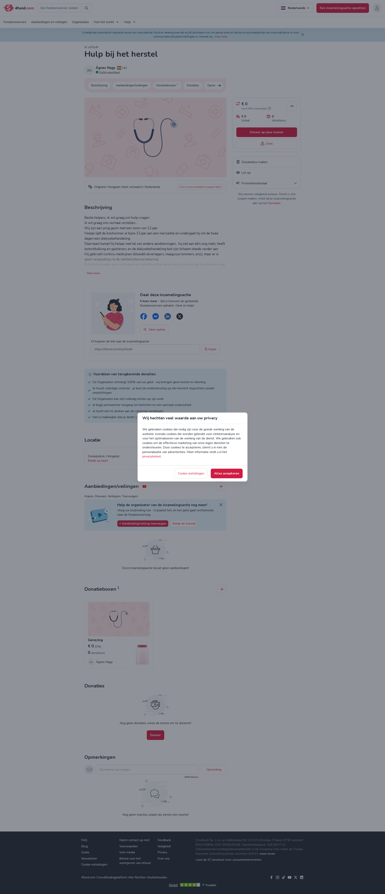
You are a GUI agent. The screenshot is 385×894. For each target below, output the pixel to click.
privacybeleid (151, 456)
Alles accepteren (226, 473)
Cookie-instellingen (191, 473)
